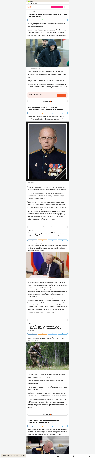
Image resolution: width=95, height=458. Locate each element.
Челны (28, 3)
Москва (34, 3)
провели (63, 386)
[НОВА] (56, 7)
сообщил (55, 393)
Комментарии (47, 101)
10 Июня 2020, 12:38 (31, 11)
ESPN (28, 77)
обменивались (43, 399)
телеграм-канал (31, 183)
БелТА (36, 340)
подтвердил (49, 32)
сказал (57, 87)
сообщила (44, 119)
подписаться (62, 95)
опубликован (58, 248)
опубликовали (35, 434)
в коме (35, 32)
